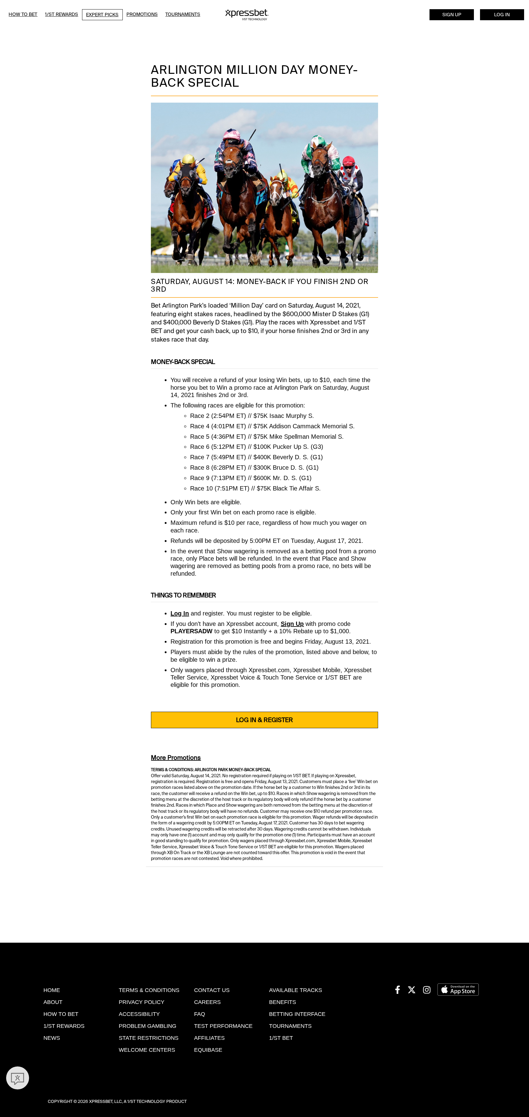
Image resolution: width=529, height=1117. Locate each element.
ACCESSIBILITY (139, 1014)
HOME (51, 990)
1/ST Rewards (61, 14)
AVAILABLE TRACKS (295, 990)
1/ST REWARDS (63, 1026)
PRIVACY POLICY (141, 1002)
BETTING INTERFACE (297, 1014)
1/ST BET (281, 1038)
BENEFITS (282, 1002)
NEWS (51, 1038)
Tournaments (182, 14)
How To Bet (23, 14)
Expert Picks (102, 15)
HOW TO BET (60, 1014)
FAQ (199, 1014)
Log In (502, 15)
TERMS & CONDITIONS (149, 990)
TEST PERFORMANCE (223, 1026)
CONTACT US (212, 990)
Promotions (142, 14)
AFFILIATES (209, 1038)
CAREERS (207, 1002)
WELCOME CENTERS (147, 1050)
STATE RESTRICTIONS (148, 1038)
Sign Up (451, 15)
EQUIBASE (208, 1050)
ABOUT (52, 1002)
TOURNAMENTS (290, 1026)
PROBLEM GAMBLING (147, 1026)
